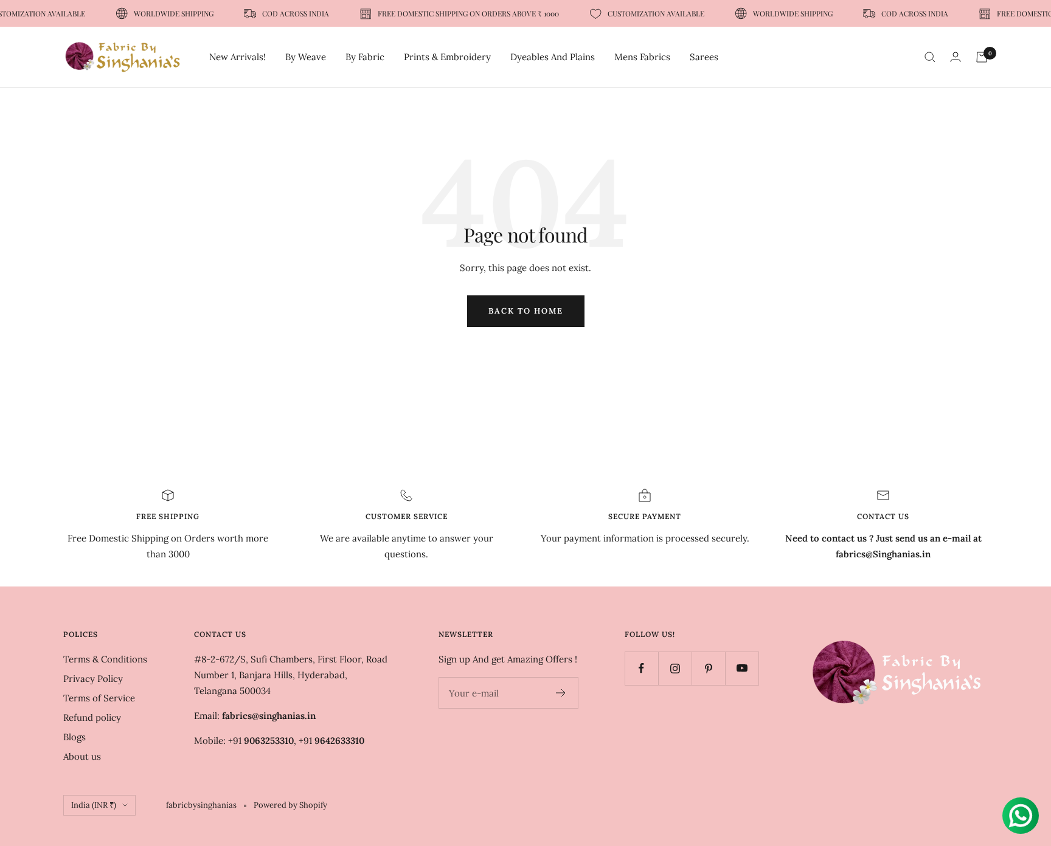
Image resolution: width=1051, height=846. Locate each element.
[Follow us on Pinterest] (708, 668)
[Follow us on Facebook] (641, 668)
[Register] (561, 693)
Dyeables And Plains (552, 57)
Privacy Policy (93, 678)
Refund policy (92, 717)
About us (82, 756)
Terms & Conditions (105, 659)
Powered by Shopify (290, 805)
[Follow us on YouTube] (741, 668)
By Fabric (364, 57)
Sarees (704, 57)
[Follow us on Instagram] (675, 668)
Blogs (74, 737)
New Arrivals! (237, 57)
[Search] (929, 57)
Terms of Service (99, 698)
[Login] (955, 57)
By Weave (305, 57)
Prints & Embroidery (447, 57)
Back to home (525, 311)
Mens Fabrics (642, 57)
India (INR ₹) (93, 805)
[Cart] (982, 57)
